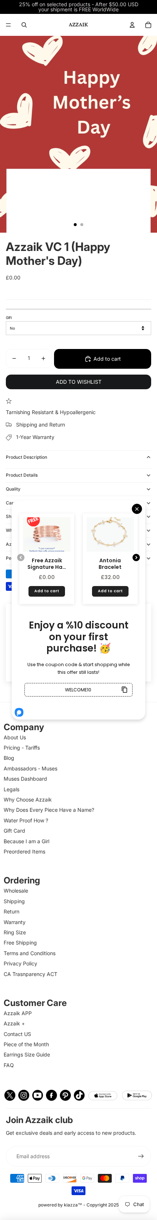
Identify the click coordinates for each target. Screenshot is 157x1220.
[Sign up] (141, 1156)
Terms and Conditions (29, 953)
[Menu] (8, 24)
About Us (15, 737)
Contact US (17, 1034)
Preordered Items (24, 851)
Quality (13, 489)
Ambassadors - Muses (30, 768)
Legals (11, 789)
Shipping (14, 901)
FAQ (9, 1065)
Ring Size (15, 932)
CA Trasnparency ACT (30, 974)
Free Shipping (20, 942)
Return (11, 911)
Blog (9, 758)
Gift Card (14, 830)
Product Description (26, 457)
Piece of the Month (26, 1044)
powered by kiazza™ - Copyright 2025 (78, 1205)
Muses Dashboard (25, 779)
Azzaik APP (18, 1013)
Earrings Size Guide (27, 1054)
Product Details (22, 475)
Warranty (15, 922)
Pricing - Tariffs (22, 747)
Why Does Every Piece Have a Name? (49, 810)
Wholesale (16, 890)
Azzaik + (14, 1023)
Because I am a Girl (26, 841)
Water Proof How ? (26, 820)
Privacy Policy (20, 963)
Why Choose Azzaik (28, 799)
